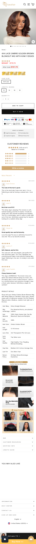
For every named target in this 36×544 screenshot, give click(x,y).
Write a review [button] (18, 168)
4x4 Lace (6, 81)
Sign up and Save (9, 515)
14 (9, 90)
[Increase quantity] (33, 536)
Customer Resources (12, 442)
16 (14, 90)
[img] (6, 181)
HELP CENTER (7, 505)
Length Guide (8, 449)
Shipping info (9, 446)
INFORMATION (7, 501)
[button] (6, 61)
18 (19, 90)
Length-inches (8, 87)
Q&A (4, 438)
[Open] (5, 539)
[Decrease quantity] (29, 536)
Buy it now (18, 111)
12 (4, 90)
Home (3, 49)
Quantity (6, 95)
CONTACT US (7, 510)
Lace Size (6, 78)
